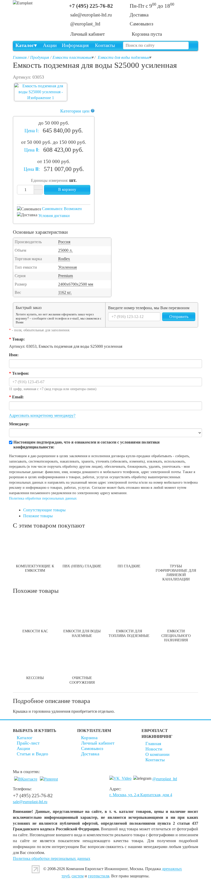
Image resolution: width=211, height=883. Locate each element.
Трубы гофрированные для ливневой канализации (176, 572)
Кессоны (35, 678)
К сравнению (58, 198)
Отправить (178, 316)
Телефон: (19, 373)
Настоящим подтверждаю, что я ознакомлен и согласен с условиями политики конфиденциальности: (86, 444)
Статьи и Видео (32, 753)
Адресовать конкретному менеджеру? (42, 415)
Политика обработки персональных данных (43, 498)
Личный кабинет (98, 743)
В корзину (67, 189)
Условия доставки (54, 215)
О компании (157, 754)
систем (78, 876)
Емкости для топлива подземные (129, 633)
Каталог (24, 45)
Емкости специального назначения (176, 635)
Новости (153, 749)
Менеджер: (19, 424)
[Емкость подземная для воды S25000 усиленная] (40, 92)
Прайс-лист (28, 743)
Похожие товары (38, 516)
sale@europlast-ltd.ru (91, 14)
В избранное (49, 198)
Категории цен (76, 111)
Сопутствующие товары (44, 510)
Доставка (90, 753)
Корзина (89, 737)
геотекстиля (98, 876)
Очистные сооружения (82, 680)
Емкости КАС (35, 631)
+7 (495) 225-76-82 (91, 6)
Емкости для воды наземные (82, 633)
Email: (16, 397)
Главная (153, 743)
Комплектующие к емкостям (35, 568)
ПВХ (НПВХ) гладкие (82, 566)
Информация (75, 45)
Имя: (14, 355)
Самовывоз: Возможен (62, 208)
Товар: (17, 339)
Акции (50, 45)
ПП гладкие (129, 566)
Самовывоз (92, 748)
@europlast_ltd (85, 23)
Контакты (105, 45)
